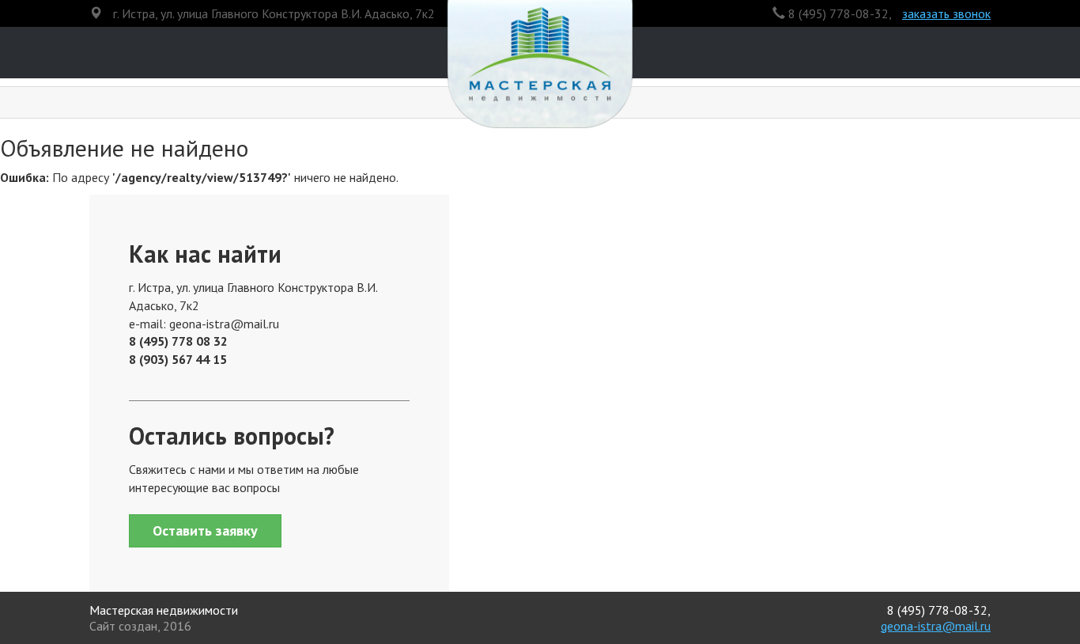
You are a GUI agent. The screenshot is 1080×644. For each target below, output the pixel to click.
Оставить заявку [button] (205, 530)
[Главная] (540, 70)
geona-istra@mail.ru (936, 626)
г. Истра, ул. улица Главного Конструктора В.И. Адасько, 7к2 (274, 13)
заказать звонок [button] (946, 13)
